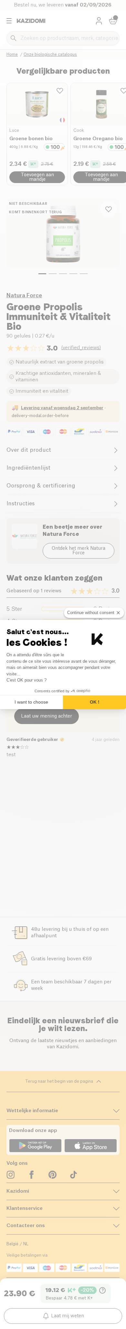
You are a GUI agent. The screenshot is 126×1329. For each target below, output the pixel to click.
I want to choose (31, 702)
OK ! (95, 702)
